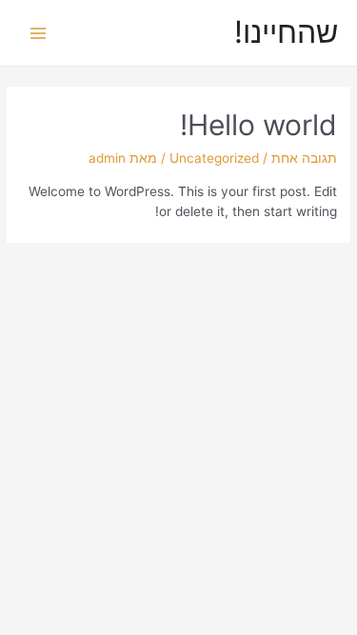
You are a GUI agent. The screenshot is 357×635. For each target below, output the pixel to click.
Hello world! (258, 125)
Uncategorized (214, 158)
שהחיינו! (286, 31)
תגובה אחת (304, 158)
